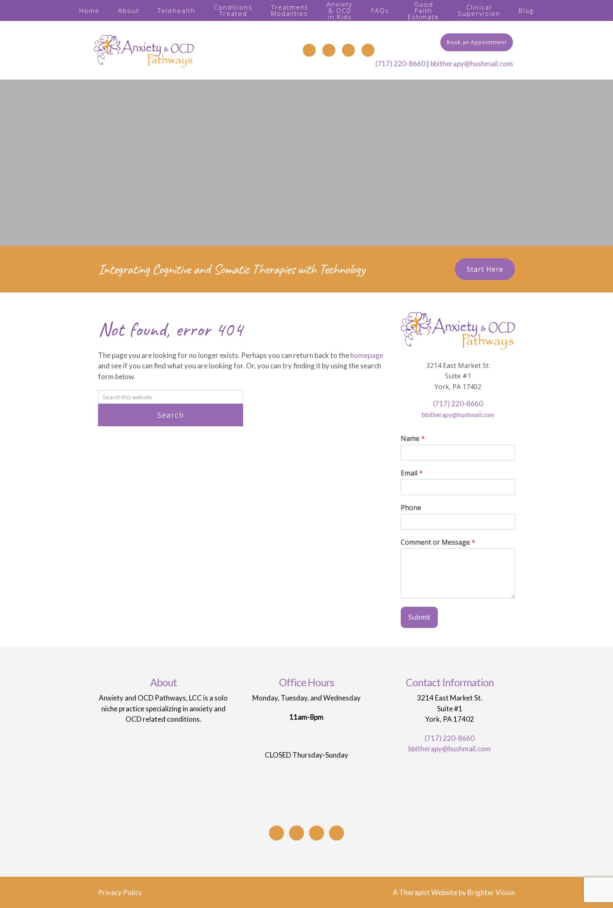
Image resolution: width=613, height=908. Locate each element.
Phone (411, 507)
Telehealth (177, 10)
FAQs (380, 10)
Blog (526, 10)
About (128, 10)
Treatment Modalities (289, 10)
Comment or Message (438, 542)
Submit (419, 617)
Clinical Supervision (478, 10)
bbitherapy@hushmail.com (471, 63)
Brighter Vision (491, 892)
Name (413, 438)
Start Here (485, 269)
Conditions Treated (233, 10)
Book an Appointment (477, 42)
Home (89, 10)
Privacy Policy (120, 892)
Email (412, 473)
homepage (366, 355)
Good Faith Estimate (423, 10)
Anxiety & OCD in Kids (340, 10)
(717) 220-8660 (400, 63)
